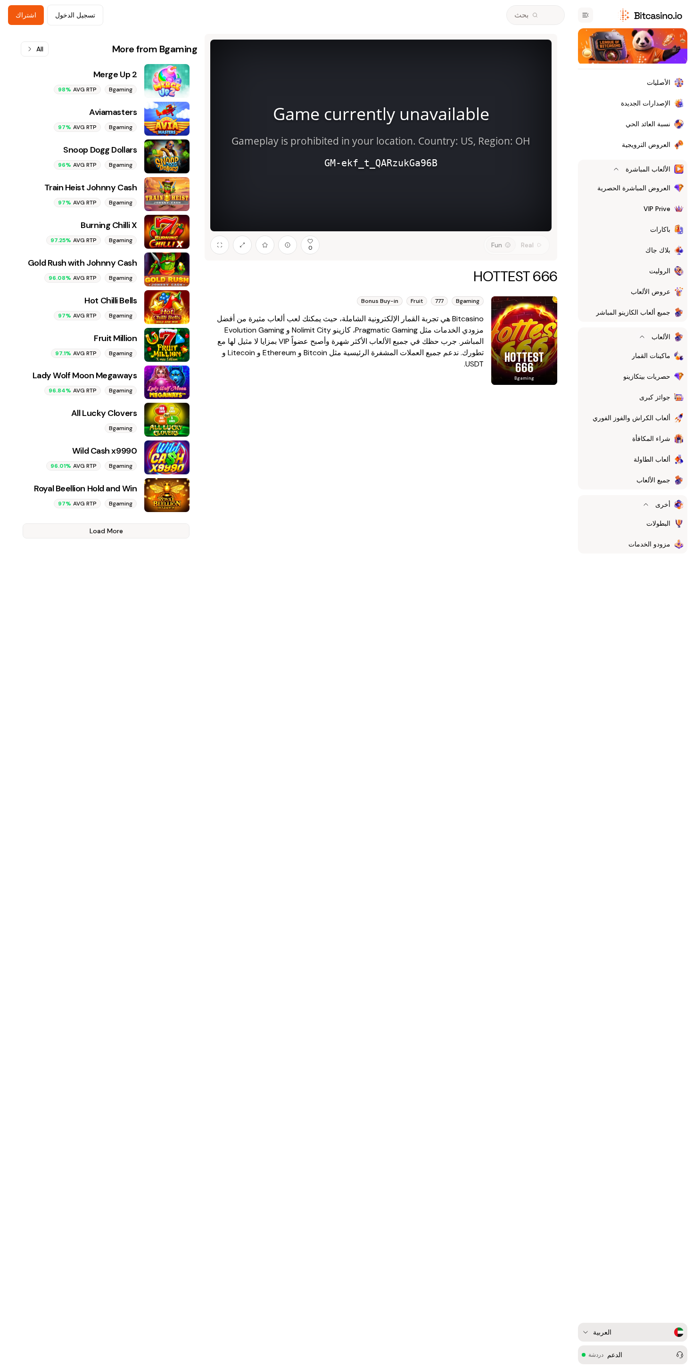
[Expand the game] (242, 245)
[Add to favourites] (265, 245)
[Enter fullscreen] (219, 245)
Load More (106, 531)
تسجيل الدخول (75, 15)
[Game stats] (287, 245)
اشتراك (26, 15)
